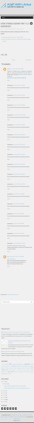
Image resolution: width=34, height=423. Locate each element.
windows (9, 373)
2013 (4, 401)
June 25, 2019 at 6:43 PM (19, 164)
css (10, 366)
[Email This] (1, 54)
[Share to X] (4, 54)
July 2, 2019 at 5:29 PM (18, 203)
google (23, 368)
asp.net (27, 364)
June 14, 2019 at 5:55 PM (19, 85)
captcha (4, 366)
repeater (3, 371)
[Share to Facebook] (6, 54)
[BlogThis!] (3, 54)
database (14, 366)
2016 (4, 395)
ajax (18, 364)
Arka (2, 29)
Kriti (8, 256)
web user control (29, 371)
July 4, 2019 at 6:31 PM (18, 233)
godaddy (19, 368)
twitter (16, 371)
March (5, 383)
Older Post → (29, 60)
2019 (4, 381)
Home (13, 60)
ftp (32, 366)
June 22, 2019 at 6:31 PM (19, 144)
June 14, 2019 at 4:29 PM (18, 68)
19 (31, 23)
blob (20, 29)
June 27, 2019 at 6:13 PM (19, 184)
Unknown (9, 69)
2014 (4, 399)
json (9, 369)
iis (30, 368)
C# (23, 29)
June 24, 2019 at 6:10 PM (19, 154)
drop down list (19, 366)
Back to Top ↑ (17, 420)
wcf (24, 371)
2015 (4, 397)
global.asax (11, 368)
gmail (15, 368)
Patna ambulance (11, 258)
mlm (20, 369)
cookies (8, 366)
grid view (27, 368)
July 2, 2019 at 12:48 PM (18, 194)
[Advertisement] (24, 10)
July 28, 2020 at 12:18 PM (19, 243)
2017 (4, 393)
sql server (11, 371)
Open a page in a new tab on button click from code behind (15, 332)
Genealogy (14, 364)
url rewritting (20, 371)
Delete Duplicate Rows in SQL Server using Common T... (17, 388)
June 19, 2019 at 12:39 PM (19, 115)
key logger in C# (14, 369)
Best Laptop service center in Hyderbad (16, 77)
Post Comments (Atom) (12, 294)
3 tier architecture (4, 364)
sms (6, 371)
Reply (8, 80)
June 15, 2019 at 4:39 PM (19, 95)
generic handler (4, 368)
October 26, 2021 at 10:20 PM (17, 256)
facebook (25, 366)
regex (32, 369)
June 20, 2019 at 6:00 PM (19, 134)
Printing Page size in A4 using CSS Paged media (12, 351)
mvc (22, 369)
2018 (4, 390)
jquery (6, 369)
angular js (21, 364)
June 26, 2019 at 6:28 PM (19, 174)
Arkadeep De (17, 418)
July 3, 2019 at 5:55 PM (18, 223)
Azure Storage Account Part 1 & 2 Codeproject (15, 25)
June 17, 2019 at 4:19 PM (19, 105)
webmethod (4, 373)
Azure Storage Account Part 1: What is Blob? (13, 37)
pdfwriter (28, 369)
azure (17, 29)
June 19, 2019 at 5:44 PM (19, 124)
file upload (29, 366)
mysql (25, 369)
